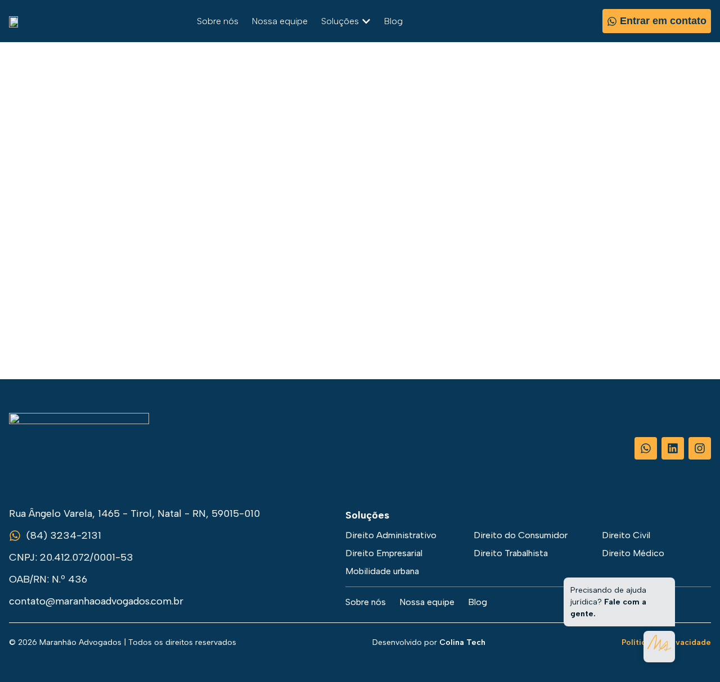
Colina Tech (462, 642)
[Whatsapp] (645, 448)
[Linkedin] (673, 448)
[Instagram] (699, 448)
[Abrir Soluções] (366, 21)
